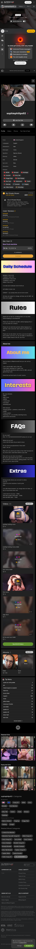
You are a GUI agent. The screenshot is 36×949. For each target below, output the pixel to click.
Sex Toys (8, 181)
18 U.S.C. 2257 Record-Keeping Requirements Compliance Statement (15, 936)
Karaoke (17, 184)
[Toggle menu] (2, 2)
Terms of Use (22, 876)
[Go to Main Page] (11, 2)
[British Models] (3, 802)
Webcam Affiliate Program (8, 903)
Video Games (9, 187)
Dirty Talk (17, 175)
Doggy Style (9, 178)
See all (28, 503)
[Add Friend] (22, 124)
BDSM (7, 172)
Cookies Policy (22, 882)
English (28, 864)
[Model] (33, 81)
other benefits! (23, 60)
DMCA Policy (22, 879)
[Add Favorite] (2, 31)
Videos (22, 6)
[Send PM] (31, 124)
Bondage (25, 172)
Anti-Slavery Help (23, 888)
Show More (17, 721)
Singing (26, 184)
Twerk (28, 181)
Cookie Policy (22, 942)
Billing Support (22, 900)
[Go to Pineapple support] (3, 930)
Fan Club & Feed (25, 131)
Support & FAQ (22, 897)
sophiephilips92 (6, 796)
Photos (30, 6)
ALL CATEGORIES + (21, 856)
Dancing (8, 184)
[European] (8, 802)
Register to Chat (20, 63)
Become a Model (6, 897)
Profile (3, 131)
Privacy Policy (22, 873)
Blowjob (16, 172)
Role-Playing (20, 178)
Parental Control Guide (24, 885)
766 (6, 673)
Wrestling (20, 187)
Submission (19, 181)
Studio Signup (5, 900)
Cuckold (8, 175)
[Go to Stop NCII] (11, 930)
